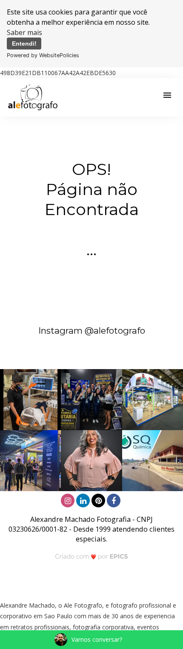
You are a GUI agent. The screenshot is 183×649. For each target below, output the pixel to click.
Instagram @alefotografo (91, 330)
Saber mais (24, 32)
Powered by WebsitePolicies (43, 55)
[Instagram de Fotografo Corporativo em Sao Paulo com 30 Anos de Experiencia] (68, 499)
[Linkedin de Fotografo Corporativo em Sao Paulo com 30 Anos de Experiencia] (84, 499)
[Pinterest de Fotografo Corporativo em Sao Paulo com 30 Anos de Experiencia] (99, 499)
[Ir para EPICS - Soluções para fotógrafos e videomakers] (91, 556)
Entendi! (24, 43)
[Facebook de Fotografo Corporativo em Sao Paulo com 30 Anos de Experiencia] (114, 499)
